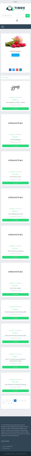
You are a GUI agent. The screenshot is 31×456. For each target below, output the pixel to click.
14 (11, 403)
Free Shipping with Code (15, 214)
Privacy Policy (6, 448)
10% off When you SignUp (15, 251)
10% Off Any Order (15, 177)
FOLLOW (15, 55)
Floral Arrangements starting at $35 (15, 312)
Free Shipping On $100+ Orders (15, 102)
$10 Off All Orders (15, 288)
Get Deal (15, 108)
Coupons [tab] (6, 77)
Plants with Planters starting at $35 (15, 335)
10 (3, 403)
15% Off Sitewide (15, 139)
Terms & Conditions (8, 446)
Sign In (15, 1)
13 (8, 403)
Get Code (15, 145)
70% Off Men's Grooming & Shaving (15, 384)
